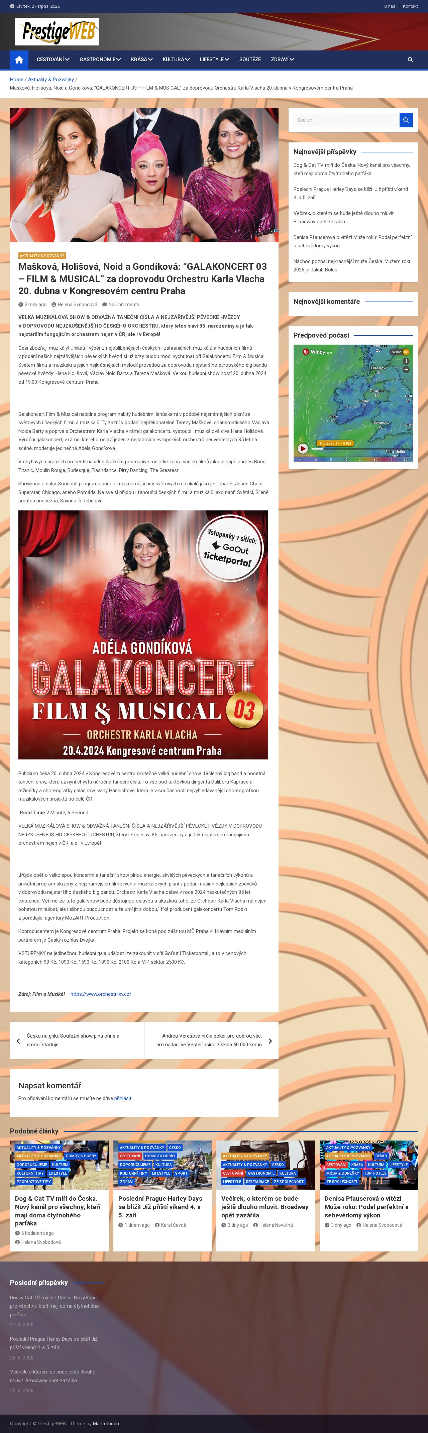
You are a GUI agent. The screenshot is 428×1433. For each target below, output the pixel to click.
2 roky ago (35, 304)
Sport (181, 1173)
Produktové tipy (34, 1182)
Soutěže (250, 59)
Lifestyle (212, 59)
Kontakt (410, 6)
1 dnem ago (137, 1225)
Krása (139, 59)
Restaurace (257, 1182)
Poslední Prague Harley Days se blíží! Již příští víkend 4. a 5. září (160, 1207)
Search (406, 120)
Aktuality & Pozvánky (42, 256)
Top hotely (375, 1173)
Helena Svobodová (77, 304)
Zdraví (280, 59)
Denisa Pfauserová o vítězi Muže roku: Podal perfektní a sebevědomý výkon (367, 1207)
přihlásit (122, 1098)
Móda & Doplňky (342, 1173)
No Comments (124, 304)
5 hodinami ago (37, 1233)
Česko (175, 1148)
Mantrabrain (106, 1424)
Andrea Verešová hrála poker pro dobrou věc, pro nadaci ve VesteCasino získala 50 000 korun (209, 1040)
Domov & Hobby (81, 1156)
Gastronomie (97, 59)
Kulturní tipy (30, 1173)
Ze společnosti (289, 1182)
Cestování (50, 59)
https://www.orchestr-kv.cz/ (101, 994)
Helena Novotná (276, 1225)
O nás (389, 6)
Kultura (173, 59)
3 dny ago (238, 1225)
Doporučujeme (32, 1165)
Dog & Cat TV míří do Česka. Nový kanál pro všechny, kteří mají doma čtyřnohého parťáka (57, 1211)
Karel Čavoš (173, 1225)
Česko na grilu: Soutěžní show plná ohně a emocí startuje (73, 1040)
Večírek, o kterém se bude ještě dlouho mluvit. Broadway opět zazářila (265, 1207)
